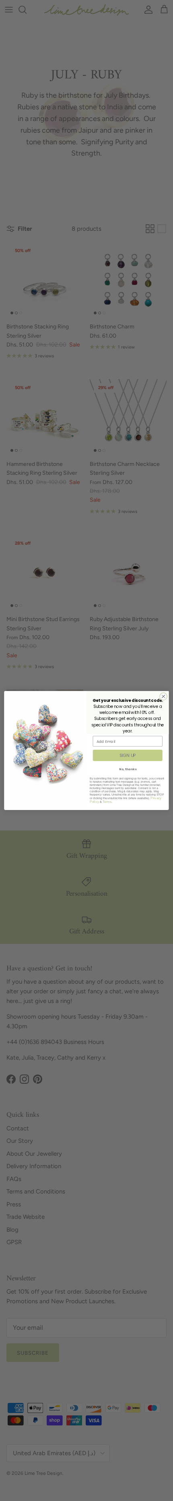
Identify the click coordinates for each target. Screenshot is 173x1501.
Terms (107, 802)
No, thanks (127, 769)
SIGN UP (127, 756)
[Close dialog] (163, 696)
